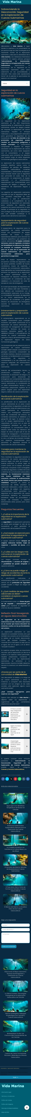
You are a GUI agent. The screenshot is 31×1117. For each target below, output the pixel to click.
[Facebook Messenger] (7, 779)
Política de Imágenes (7, 1104)
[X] (11, 779)
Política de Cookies (7, 1100)
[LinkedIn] (28, 779)
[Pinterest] (15, 779)
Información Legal (6, 1092)
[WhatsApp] (19, 779)
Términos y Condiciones (8, 1096)
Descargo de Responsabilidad (10, 1108)
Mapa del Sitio (5, 1112)
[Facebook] (3, 779)
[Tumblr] (24, 779)
